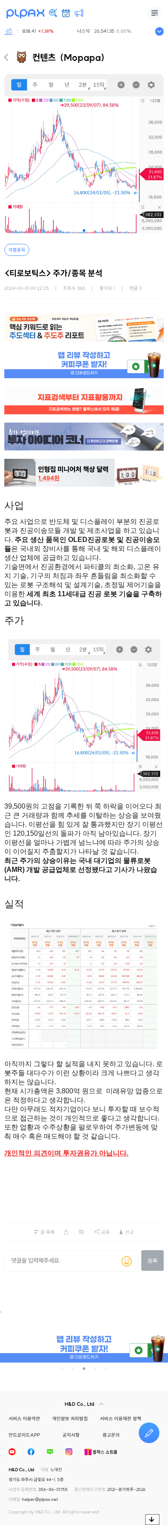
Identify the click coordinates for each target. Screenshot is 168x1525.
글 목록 (47, 1232)
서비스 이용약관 (24, 1419)
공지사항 (71, 1435)
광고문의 (111, 1435)
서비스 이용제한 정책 (120, 1419)
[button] (84, 230)
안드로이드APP (24, 1435)
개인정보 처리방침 (70, 1419)
